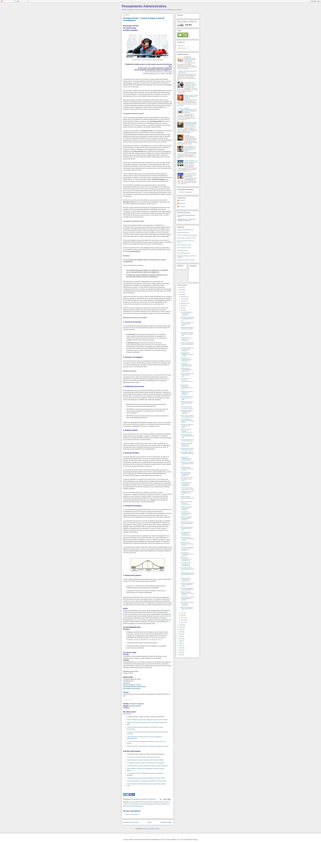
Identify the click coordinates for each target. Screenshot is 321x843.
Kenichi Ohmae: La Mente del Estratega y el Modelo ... (187, 598)
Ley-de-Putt (142, 804)
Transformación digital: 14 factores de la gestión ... (187, 329)
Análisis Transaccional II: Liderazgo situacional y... (186, 609)
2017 (180, 294)
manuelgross (182, 206)
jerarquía (161, 802)
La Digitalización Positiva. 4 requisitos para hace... (187, 493)
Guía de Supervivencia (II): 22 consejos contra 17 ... (187, 569)
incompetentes (148, 802)
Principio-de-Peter (128, 806)
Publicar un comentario (132, 814)
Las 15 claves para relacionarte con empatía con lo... (185, 579)
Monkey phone (135, 706)
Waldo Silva (182, 203)
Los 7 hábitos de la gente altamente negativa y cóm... (187, 334)
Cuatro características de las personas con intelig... (187, 324)
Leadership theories (182, 250)
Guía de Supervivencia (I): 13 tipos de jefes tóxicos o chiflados (145, 760)
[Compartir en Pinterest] (170, 799)
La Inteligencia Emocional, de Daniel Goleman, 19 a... (187, 574)
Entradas (181, 45)
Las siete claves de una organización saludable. (187, 488)
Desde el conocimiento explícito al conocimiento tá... (186, 503)
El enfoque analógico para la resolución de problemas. (187, 349)
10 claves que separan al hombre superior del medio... (187, 585)
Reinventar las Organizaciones (185, 229)
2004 (180, 652)
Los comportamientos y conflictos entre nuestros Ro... (186, 313)
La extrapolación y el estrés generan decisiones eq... (185, 484)
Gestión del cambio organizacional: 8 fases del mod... (187, 593)
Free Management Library (184, 247)
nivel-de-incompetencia (162, 804)
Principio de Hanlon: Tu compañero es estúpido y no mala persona (147, 781)
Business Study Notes (183, 232)
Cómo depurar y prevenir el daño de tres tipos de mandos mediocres (147, 765)
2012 (180, 634)
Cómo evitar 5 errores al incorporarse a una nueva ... (186, 479)
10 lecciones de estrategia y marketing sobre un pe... (187, 319)
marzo (182, 617)
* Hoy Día (180, 220)
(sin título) (187, 135)
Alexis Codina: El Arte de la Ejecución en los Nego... (186, 398)
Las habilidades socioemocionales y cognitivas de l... (186, 513)
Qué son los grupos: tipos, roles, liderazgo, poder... (187, 375)
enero (182, 622)
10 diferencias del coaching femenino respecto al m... (186, 370)
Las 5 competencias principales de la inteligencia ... (185, 474)
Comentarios (182, 48)
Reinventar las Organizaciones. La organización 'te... (186, 559)
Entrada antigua (166, 822)
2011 (180, 636)
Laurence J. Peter (132, 121)
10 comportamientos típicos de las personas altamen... (187, 421)
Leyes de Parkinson (164, 616)
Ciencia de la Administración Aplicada (187, 235)
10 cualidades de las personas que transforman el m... (186, 534)
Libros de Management (183, 253)
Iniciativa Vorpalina (136, 704)
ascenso (131, 802)
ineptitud (155, 802)
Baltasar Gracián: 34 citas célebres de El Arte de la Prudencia (191, 97)
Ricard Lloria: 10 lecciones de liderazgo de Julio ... (186, 544)
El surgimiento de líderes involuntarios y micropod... (186, 393)
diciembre (183, 296)
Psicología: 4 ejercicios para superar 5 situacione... (186, 508)
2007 (180, 645)
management (151, 804)
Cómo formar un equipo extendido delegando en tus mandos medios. (190, 124)
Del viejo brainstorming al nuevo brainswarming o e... (187, 344)
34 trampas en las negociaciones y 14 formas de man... (186, 359)
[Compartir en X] (167, 799)
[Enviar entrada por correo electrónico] (160, 799)
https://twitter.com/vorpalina (132, 688)
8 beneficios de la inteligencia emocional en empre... (186, 354)
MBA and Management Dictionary (186, 260)
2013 (180, 631)
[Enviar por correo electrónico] (164, 799)
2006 (180, 647)
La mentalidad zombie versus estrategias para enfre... (187, 436)
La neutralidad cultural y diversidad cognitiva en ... (187, 453)
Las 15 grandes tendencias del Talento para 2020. (186, 554)
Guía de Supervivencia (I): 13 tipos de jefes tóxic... (187, 589)
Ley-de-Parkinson (133, 804)
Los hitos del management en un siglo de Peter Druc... (186, 364)
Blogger (195, 839)
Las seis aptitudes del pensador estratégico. (186, 407)
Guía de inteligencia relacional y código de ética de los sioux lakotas (147, 719)
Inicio (149, 822)
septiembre (184, 303)
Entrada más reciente (130, 822)
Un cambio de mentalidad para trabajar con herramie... (187, 549)
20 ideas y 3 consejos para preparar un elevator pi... (186, 518)
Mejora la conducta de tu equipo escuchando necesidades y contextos (148, 746)
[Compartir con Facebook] (168, 799)
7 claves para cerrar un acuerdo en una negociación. (186, 339)
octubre (183, 301)
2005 (180, 650)
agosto (183, 305)
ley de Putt (139, 620)
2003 (180, 654)
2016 (180, 625)
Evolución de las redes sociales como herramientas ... (186, 445)
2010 (180, 638)
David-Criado (139, 802)
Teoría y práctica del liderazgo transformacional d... (186, 431)
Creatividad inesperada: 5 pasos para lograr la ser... (187, 403)
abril (182, 615)
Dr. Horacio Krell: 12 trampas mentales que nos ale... (186, 469)
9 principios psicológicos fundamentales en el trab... (186, 528)
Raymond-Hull (138, 806)
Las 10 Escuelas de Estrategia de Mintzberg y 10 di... (187, 539)
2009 (180, 641)
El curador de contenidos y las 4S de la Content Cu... (187, 464)
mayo (182, 613)
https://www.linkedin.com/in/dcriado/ (134, 686)
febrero (183, 619)
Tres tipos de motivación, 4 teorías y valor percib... (187, 426)
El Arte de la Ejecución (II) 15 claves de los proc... (187, 440)
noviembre (184, 298)
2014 (180, 629)
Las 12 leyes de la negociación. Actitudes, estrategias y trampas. (190, 84)
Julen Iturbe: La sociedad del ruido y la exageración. (187, 604)
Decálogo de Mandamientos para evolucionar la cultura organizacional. (190, 59)
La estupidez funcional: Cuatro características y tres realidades (145, 763)
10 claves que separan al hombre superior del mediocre (143, 757)
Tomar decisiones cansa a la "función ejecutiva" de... (187, 523)
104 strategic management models (186, 238)
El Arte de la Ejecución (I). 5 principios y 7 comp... (187, 449)
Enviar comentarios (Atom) (152, 828)
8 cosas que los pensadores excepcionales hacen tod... (186, 387)
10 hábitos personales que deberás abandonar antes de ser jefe (146, 778)
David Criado (134, 671)
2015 (180, 627)
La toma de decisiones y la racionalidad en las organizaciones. (190, 175)
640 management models (184, 245)
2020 (180, 287)
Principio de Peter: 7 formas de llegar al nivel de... (187, 498)
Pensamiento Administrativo (144, 6)
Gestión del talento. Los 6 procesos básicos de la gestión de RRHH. (191, 162)
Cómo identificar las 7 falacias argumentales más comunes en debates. (190, 148)
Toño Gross (182, 200)
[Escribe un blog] (165, 799)
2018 (180, 292)
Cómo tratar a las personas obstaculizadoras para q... (186, 380)
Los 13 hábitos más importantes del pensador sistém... (185, 564)
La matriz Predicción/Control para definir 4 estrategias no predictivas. (190, 110)
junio (182, 310)
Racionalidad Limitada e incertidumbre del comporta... (186, 412)
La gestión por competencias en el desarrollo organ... (186, 458)
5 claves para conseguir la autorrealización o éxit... (187, 416)
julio (182, 308)
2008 (180, 643)
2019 (180, 290)
